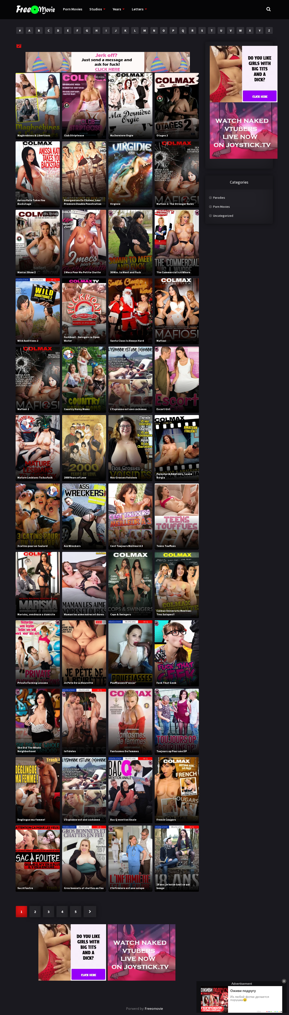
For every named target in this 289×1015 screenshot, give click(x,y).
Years (117, 9)
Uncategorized (223, 216)
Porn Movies (72, 9)
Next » (90, 911)
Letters (137, 9)
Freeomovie (154, 1008)
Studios (95, 9)
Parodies (219, 198)
